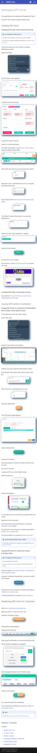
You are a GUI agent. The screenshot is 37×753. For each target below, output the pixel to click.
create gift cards (11, 564)
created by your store (21, 148)
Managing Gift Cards (10, 744)
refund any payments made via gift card (19, 716)
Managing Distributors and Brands (14, 738)
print (10, 263)
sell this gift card (20, 263)
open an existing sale (19, 608)
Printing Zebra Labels (10, 741)
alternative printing (6, 526)
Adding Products (9, 736)
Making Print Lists (9, 730)
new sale (8, 608)
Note (6, 712)
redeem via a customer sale (9, 531)
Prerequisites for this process (13, 34)
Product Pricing (8, 733)
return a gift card (28, 535)
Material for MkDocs (12, 751)
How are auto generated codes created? (15, 539)
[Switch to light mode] (30, 2)
